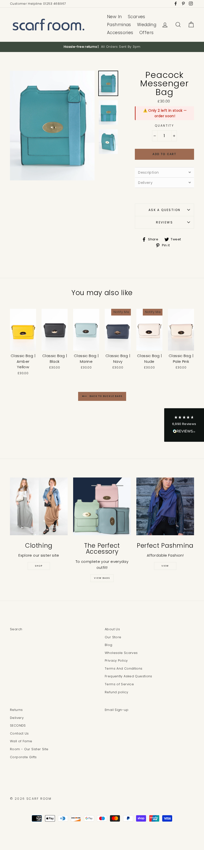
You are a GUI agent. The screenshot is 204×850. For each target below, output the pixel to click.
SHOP (38, 565)
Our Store (113, 637)
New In (114, 17)
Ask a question (165, 210)
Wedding (146, 25)
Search (16, 629)
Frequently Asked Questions (128, 676)
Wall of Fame (21, 741)
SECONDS (18, 725)
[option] (102, 46)
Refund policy (116, 692)
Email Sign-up (116, 710)
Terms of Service (119, 684)
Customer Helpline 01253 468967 (38, 3)
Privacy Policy (116, 660)
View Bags (102, 578)
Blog (108, 645)
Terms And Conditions (124, 668)
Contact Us (19, 733)
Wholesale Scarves (121, 653)
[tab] (164, 172)
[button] (184, 425)
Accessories (120, 33)
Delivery (17, 718)
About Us (112, 629)
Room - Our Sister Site (29, 749)
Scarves (136, 17)
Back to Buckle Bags (105, 396)
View (165, 565)
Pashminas (119, 25)
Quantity (164, 125)
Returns (16, 710)
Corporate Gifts (23, 757)
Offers (146, 33)
